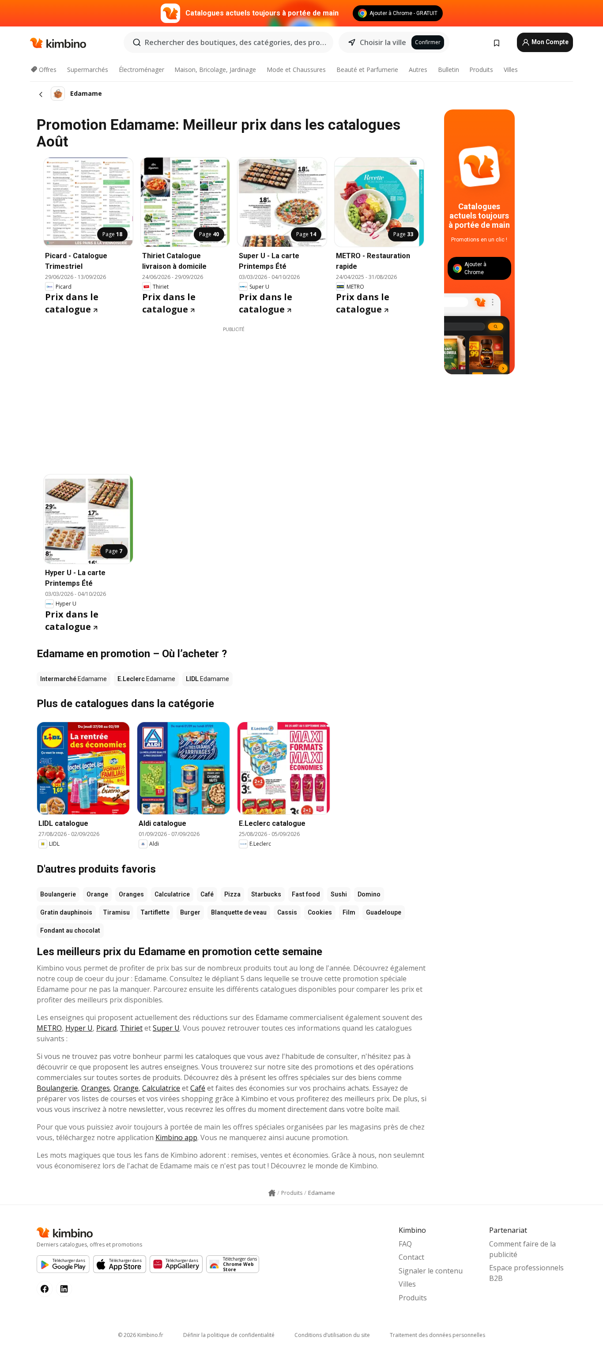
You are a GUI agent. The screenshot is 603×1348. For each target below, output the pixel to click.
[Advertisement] (233, 394)
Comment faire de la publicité (522, 1249)
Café (207, 894)
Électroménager (141, 69)
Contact (411, 1257)
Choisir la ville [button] (383, 42)
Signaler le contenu (431, 1271)
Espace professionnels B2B (526, 1273)
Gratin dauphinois (66, 912)
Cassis (287, 912)
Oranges (131, 894)
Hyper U (79, 1028)
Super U (166, 1028)
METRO (49, 1028)
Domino (369, 894)
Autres (418, 69)
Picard (106, 1028)
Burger (190, 912)
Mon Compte (549, 41)
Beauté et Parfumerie (367, 69)
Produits (481, 69)
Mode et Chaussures (296, 69)
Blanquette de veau (239, 912)
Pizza (232, 894)
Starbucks (266, 894)
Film (349, 912)
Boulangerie (58, 894)
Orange (97, 894)
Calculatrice (172, 894)
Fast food (306, 894)
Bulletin (448, 69)
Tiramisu (116, 912)
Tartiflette (155, 912)
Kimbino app (176, 1137)
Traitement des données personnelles (437, 1335)
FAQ (405, 1244)
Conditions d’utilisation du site (332, 1335)
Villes (511, 69)
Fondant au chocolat (70, 930)
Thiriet (131, 1028)
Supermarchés (87, 69)
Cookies (320, 912)
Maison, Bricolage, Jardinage (215, 69)
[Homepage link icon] (271, 1193)
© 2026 (140, 1335)
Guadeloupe (383, 912)
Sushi (339, 894)
